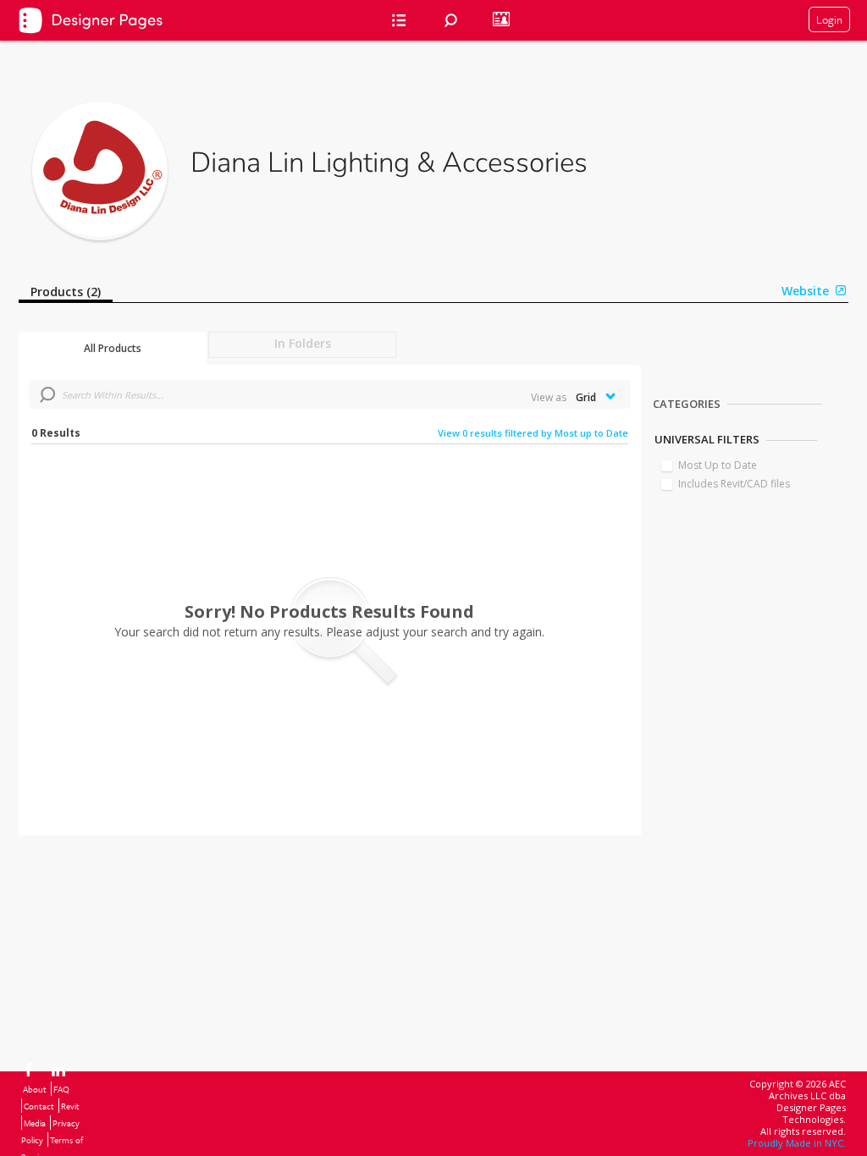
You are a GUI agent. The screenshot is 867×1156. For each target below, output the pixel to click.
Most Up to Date (717, 465)
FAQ (61, 1089)
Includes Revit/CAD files (734, 483)
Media (35, 1123)
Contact (39, 1106)
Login (829, 19)
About (35, 1089)
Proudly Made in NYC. (797, 1143)
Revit (70, 1106)
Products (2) (65, 291)
